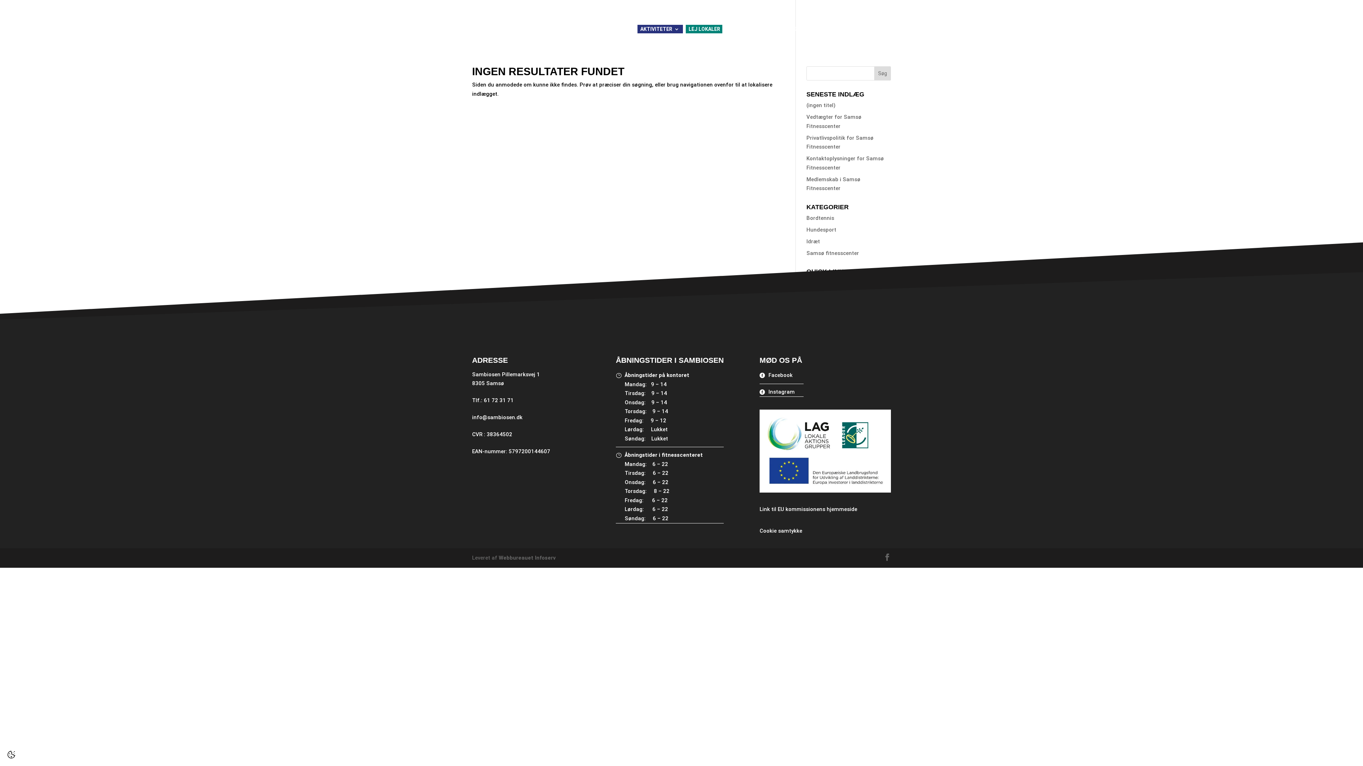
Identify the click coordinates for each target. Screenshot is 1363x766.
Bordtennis (820, 218)
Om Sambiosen (839, 5)
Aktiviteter (656, 29)
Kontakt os (877, 5)
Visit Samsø (821, 294)
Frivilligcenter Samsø (846, 29)
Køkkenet (794, 29)
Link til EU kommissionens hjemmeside (808, 509)
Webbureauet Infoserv (527, 558)
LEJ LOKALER (704, 29)
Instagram (781, 392)
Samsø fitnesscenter (832, 253)
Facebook (780, 375)
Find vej (815, 282)
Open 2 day (820, 306)
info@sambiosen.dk (497, 417)
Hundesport (821, 230)
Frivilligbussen (750, 29)
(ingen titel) (821, 105)
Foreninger (727, 5)
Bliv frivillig (762, 5)
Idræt (813, 241)
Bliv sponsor (800, 5)
